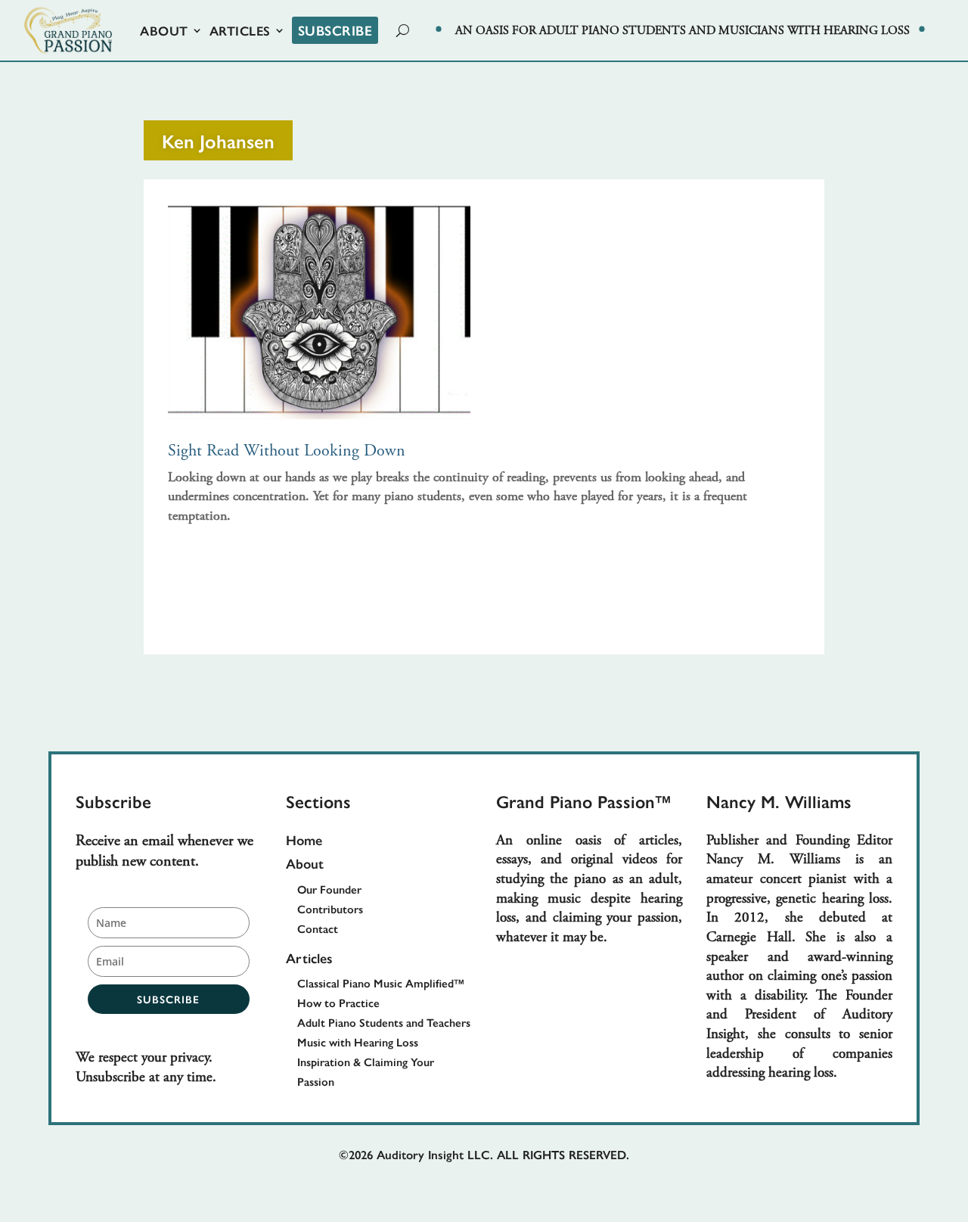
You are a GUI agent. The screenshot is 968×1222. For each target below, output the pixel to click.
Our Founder (329, 889)
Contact (317, 928)
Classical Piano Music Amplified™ (380, 982)
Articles (240, 30)
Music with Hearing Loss (357, 1041)
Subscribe (335, 30)
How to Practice (338, 1002)
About (164, 30)
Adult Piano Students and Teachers (383, 1022)
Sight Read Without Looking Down (286, 451)
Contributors (330, 908)
